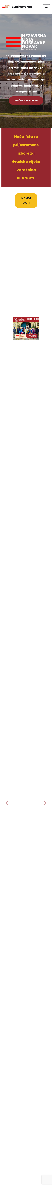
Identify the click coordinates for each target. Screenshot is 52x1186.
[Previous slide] (7, 803)
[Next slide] (45, 803)
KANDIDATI (26, 200)
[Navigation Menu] (46, 6)
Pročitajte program (26, 100)
